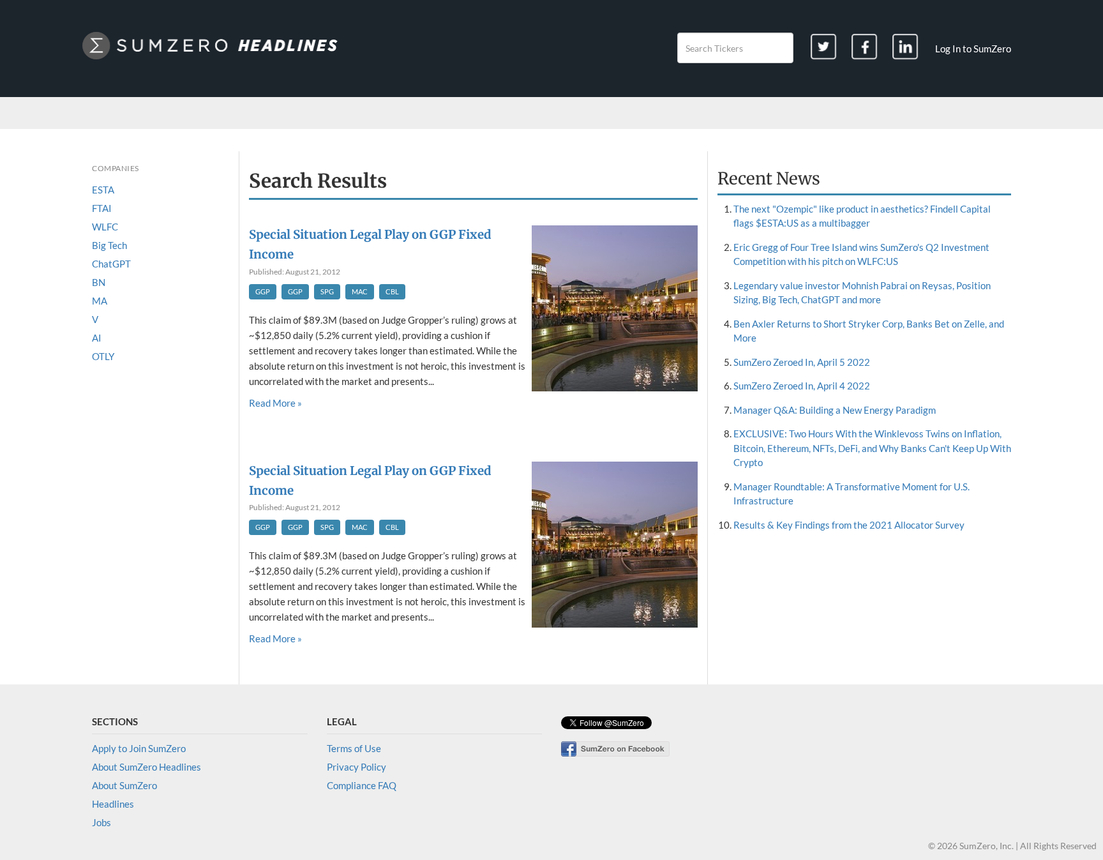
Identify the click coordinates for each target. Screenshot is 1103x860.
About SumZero (124, 785)
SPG (327, 291)
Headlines (113, 804)
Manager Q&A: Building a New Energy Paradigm (834, 410)
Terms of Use (354, 748)
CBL (392, 291)
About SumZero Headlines (146, 767)
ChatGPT (111, 263)
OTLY (103, 356)
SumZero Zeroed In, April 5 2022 (801, 362)
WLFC (105, 226)
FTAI (102, 208)
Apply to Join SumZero (139, 748)
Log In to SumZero (973, 48)
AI (96, 337)
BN (98, 282)
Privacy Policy (356, 767)
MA (99, 300)
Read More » (275, 403)
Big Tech (109, 245)
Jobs (101, 822)
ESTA (103, 189)
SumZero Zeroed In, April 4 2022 (801, 385)
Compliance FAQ (361, 785)
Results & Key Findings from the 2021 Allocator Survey (848, 525)
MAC (360, 291)
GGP (262, 291)
